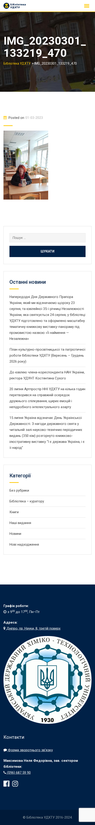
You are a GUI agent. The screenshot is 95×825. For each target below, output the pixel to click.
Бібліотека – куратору (26, 501)
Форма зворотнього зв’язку (30, 750)
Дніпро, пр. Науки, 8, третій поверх (33, 628)
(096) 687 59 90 (18, 773)
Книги (14, 512)
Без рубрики (19, 490)
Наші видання (20, 523)
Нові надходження (24, 544)
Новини (15, 534)
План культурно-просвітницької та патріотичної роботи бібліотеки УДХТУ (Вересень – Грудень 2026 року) (47, 355)
